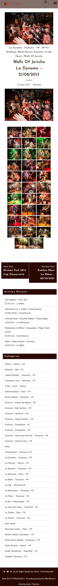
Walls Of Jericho (33, 56)
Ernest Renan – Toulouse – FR (19, 397)
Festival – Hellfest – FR (16, 413)
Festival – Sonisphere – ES (17, 424)
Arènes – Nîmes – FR (15, 364)
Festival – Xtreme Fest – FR (18, 441)
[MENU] (55, 3)
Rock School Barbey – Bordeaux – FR (22, 539)
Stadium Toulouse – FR (16, 556)
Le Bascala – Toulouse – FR (18, 468)
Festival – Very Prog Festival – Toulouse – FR (26, 435)
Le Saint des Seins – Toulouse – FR (21, 507)
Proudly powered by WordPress (40, 578)
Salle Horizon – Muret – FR (18, 545)
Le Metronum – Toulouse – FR (19, 490)
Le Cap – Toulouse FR (15, 485)
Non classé (10, 523)
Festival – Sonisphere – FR (17, 430)
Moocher (37, 84)
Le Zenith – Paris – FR (15, 512)
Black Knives (25, 52)
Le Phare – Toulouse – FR (17, 496)
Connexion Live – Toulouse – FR (20, 380)
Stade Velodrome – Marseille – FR (21, 550)
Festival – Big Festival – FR (18, 408)
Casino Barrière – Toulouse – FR (20, 375)
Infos (7, 446)
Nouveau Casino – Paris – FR (18, 528)
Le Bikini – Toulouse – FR (17, 479)
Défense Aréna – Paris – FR (18, 391)
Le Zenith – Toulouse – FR (17, 518)
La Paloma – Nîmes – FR (17, 463)
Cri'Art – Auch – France (15, 386)
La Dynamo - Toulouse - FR (24, 48)
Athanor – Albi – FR (14, 369)
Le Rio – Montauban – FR (17, 501)
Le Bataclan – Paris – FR (16, 474)
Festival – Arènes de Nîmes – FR (20, 402)
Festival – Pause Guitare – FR (19, 419)
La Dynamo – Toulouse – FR (18, 457)
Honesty (38, 52)
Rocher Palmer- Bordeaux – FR (19, 534)
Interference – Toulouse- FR (18, 452)
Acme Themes (32, 584)
